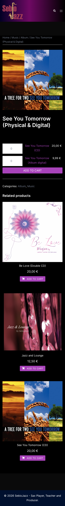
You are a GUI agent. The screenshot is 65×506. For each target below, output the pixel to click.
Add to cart (32, 170)
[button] (54, 11)
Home (6, 37)
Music (15, 37)
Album (24, 37)
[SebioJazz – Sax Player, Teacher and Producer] (12, 10)
